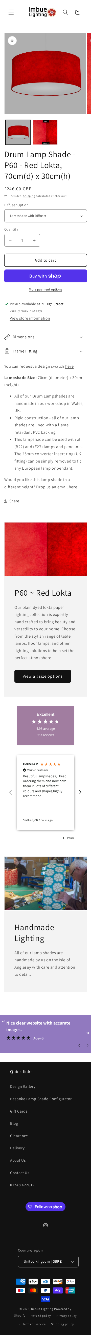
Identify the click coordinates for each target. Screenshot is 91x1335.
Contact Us (19, 1172)
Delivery (17, 1147)
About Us (18, 1160)
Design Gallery (22, 1086)
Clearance (19, 1135)
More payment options (45, 289)
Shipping (29, 196)
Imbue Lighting (42, 1309)
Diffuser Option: (17, 204)
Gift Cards (19, 1111)
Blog (14, 1123)
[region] (45, 792)
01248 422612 (22, 1184)
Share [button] (14, 500)
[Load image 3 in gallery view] (45, 132)
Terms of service (34, 1324)
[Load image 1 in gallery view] (18, 132)
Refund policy (41, 1316)
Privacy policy (66, 1316)
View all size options (43, 676)
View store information (30, 318)
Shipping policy (62, 1324)
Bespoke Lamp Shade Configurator (41, 1098)
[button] (11, 12)
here (69, 366)
